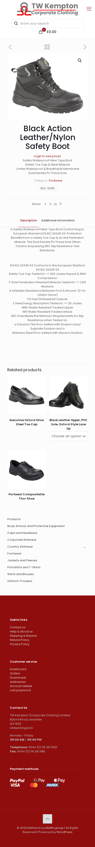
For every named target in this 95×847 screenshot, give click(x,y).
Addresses (18, 682)
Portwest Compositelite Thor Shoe (27, 496)
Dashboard (18, 669)
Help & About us (21, 631)
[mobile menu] (89, 9)
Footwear (56, 180)
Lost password (20, 690)
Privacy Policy (19, 644)
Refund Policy (19, 640)
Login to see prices (47, 156)
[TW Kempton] (47, 9)
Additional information (58, 220)
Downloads (18, 677)
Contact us (17, 627)
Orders (15, 673)
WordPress (64, 832)
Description (28, 220)
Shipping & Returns (23, 636)
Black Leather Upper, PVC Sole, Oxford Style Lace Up (68, 424)
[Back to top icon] (47, 819)
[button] (80, 60)
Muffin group (55, 828)
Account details (21, 686)
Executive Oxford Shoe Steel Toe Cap (27, 422)
